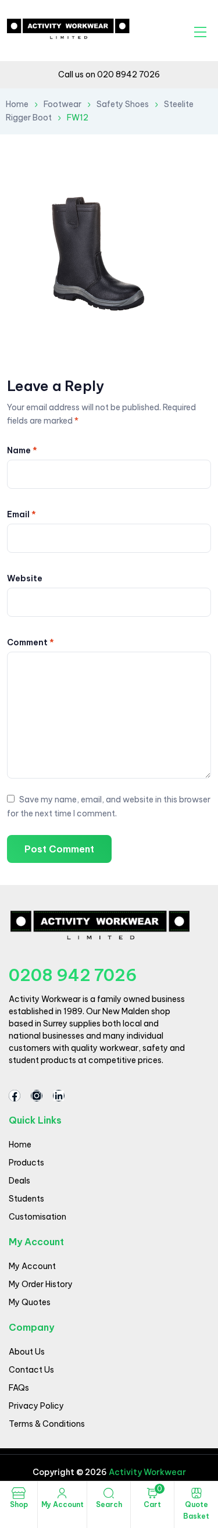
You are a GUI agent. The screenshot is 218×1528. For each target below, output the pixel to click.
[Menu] (200, 32)
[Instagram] (36, 1095)
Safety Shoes (123, 104)
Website (24, 578)
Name (22, 450)
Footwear (62, 104)
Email (21, 514)
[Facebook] (14, 1095)
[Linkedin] (59, 1095)
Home (17, 104)
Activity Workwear (146, 1472)
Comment (30, 642)
